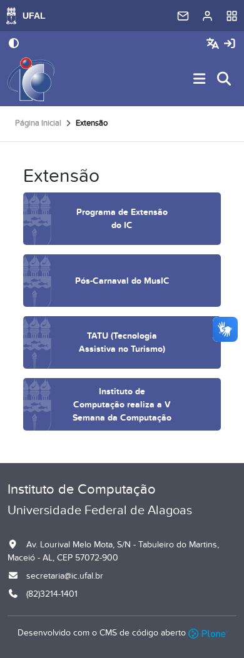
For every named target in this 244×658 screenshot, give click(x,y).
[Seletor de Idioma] (214, 44)
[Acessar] (229, 44)
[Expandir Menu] (199, 80)
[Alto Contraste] (14, 44)
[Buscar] (224, 80)
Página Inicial (38, 123)
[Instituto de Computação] (31, 79)
